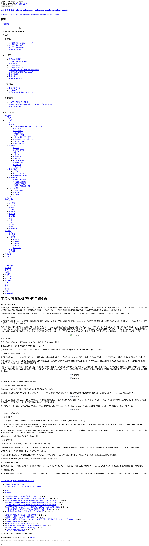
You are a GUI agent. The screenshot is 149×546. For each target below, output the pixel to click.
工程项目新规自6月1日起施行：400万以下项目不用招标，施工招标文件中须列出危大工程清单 (39, 519)
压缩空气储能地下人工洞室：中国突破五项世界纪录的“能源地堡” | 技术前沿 (33, 507)
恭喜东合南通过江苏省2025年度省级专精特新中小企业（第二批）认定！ (32, 500)
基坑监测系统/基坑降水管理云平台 (21, 92)
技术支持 (16, 246)
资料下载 (12, 205)
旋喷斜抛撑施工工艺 (16, 68)
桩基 (10, 220)
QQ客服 (19, 4)
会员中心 (25, 4)
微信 (9, 481)
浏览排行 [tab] (8, 492)
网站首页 (8, 116)
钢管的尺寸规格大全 (13, 521)
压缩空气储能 (18, 190)
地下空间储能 (14, 188)
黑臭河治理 (17, 165)
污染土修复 (17, 167)
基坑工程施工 (18, 129)
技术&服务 (9, 120)
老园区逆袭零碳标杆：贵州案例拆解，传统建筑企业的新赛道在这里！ (31, 505)
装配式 (11, 226)
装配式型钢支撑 (14, 76)
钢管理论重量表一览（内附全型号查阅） (20, 517)
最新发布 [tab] (8, 490)
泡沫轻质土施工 (18, 135)
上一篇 (15, 484)
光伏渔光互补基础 (19, 180)
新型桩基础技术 (18, 150)
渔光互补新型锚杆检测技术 (18, 102)
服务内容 (12, 124)
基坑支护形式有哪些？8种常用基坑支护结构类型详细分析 (26, 525)
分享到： (4, 481)
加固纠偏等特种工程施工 (22, 137)
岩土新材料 (17, 156)
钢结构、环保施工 (19, 143)
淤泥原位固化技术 (15, 78)
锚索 (10, 222)
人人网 (31, 481)
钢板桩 (11, 207)
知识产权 (16, 239)
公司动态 (8, 118)
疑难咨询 (8, 254)
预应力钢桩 (13, 63)
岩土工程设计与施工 (16, 45)
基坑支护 (16, 148)
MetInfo (32, 537)
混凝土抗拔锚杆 (14, 65)
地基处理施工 (18, 133)
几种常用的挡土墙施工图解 (16, 530)
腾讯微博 (26, 481)
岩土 (10, 218)
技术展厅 (12, 146)
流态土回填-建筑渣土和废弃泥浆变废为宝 (24, 70)
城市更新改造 (18, 163)
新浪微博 (19, 481)
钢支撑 (11, 209)
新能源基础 (13, 177)
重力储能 (16, 194)
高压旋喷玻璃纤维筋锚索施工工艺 (21, 72)
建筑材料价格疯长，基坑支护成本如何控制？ (22, 496)
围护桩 (11, 224)
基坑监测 (12, 214)
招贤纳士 (12, 250)
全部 (10, 122)
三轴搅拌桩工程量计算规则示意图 (18, 523)
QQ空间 (13, 481)
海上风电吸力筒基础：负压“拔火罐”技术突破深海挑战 (25, 511)
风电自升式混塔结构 (20, 184)
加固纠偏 (16, 154)
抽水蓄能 (16, 192)
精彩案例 (8, 197)
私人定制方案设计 (15, 49)
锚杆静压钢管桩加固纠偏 (18, 61)
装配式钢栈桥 (14, 74)
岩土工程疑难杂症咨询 (17, 47)
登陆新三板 (17, 248)
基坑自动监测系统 (15, 59)
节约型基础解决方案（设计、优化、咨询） (28, 126)
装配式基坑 (13, 169)
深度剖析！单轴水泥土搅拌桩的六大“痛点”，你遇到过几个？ (28, 498)
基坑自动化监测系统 (20, 175)
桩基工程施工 (18, 131)
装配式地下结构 (18, 160)
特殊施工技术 (18, 158)
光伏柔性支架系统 (15, 106)
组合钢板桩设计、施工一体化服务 (21, 43)
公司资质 (16, 243)
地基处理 (16, 152)
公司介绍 (12, 233)
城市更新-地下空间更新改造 (23, 139)
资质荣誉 (12, 237)
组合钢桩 (16, 171)
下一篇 (24, 487)
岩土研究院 (9, 199)
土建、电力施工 (18, 141)
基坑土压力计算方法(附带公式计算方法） (21, 528)
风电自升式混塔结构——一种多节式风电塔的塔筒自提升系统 (31, 104)
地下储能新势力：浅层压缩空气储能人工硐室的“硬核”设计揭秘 (28, 509)
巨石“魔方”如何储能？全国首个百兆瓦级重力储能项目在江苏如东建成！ (32, 503)
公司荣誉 (16, 241)
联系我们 (12, 252)
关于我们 (8, 231)
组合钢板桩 (5, 24)
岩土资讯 (12, 203)
